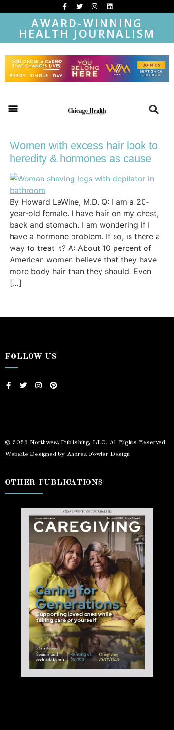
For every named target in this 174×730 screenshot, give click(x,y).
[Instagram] (94, 6)
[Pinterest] (53, 385)
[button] (13, 108)
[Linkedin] (109, 6)
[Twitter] (79, 6)
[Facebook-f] (64, 6)
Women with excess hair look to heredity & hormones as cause (84, 151)
